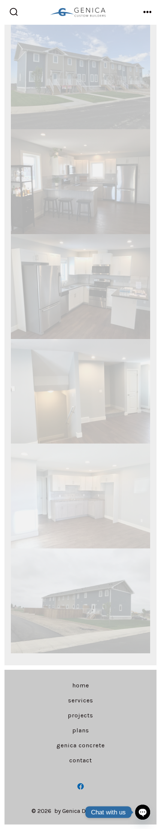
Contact (80, 760)
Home (80, 685)
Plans (80, 730)
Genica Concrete (81, 745)
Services (80, 700)
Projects (80, 715)
